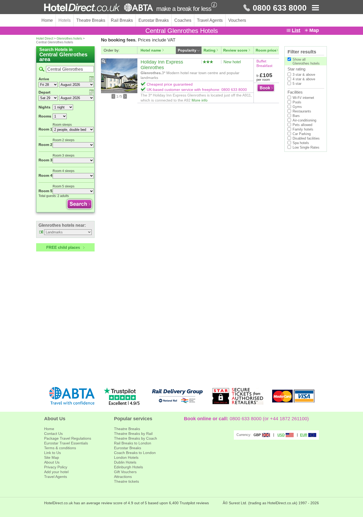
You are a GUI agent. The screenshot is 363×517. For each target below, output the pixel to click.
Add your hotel (56, 472)
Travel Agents (210, 20)
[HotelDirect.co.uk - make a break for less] (98, 7)
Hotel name (151, 50)
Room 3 (45, 160)
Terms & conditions (60, 448)
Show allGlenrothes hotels (306, 61)
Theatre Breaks (90, 20)
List (296, 30)
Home (47, 20)
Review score (235, 50)
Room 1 (45, 129)
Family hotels (303, 129)
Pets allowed (302, 125)
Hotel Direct (44, 38)
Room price (266, 50)
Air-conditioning (304, 120)
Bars (296, 116)
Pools (297, 102)
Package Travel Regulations (67, 438)
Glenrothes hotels (69, 38)
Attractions (123, 476)
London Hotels (126, 457)
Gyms (297, 107)
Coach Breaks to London (135, 453)
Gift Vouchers (125, 472)
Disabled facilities (306, 138)
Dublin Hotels (125, 462)
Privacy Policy (55, 467)
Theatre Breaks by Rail (133, 433)
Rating (210, 50)
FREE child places (63, 247)
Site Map (51, 457)
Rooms (45, 116)
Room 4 (45, 175)
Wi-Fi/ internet (303, 98)
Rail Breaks (122, 20)
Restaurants (302, 111)
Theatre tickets (126, 481)
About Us (52, 462)
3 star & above (304, 75)
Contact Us (53, 433)
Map (314, 30)
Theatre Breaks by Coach (135, 438)
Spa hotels (301, 143)
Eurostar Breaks (153, 20)
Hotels (64, 20)
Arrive (44, 79)
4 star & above (304, 79)
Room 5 (45, 191)
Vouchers (237, 20)
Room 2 (45, 144)
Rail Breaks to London (132, 443)
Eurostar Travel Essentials (66, 443)
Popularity (187, 50)
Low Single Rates (306, 147)
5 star (297, 84)
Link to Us (52, 453)
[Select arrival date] (91, 79)
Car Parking (302, 134)
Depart (44, 92)
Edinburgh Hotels (128, 467)
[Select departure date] (91, 92)
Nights (44, 107)
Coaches (182, 20)
